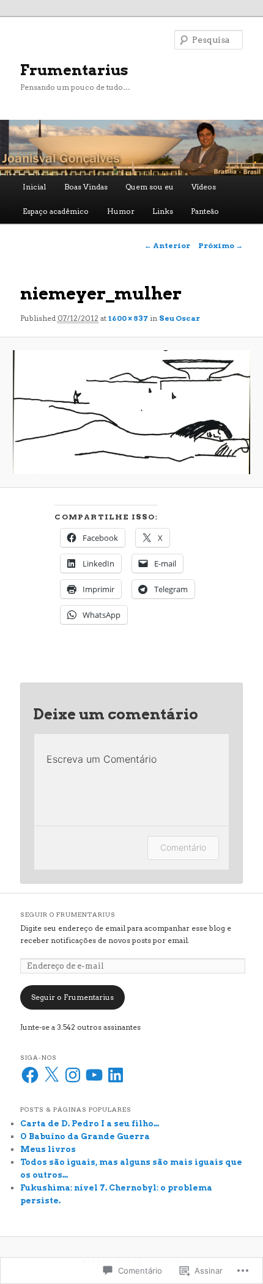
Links (162, 211)
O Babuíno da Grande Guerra (85, 1136)
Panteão (205, 211)
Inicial (34, 186)
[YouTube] (94, 1075)
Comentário (183, 847)
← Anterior (167, 245)
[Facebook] (30, 1075)
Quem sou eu (149, 186)
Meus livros (48, 1149)
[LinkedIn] (115, 1075)
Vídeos (203, 186)
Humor (121, 211)
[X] (51, 1075)
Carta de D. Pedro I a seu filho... (89, 1123)
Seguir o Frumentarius (68, 914)
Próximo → (220, 245)
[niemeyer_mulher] (131, 412)
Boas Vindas (86, 186)
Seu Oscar (179, 318)
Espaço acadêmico (56, 211)
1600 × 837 (128, 318)
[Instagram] (73, 1075)
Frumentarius (74, 70)
